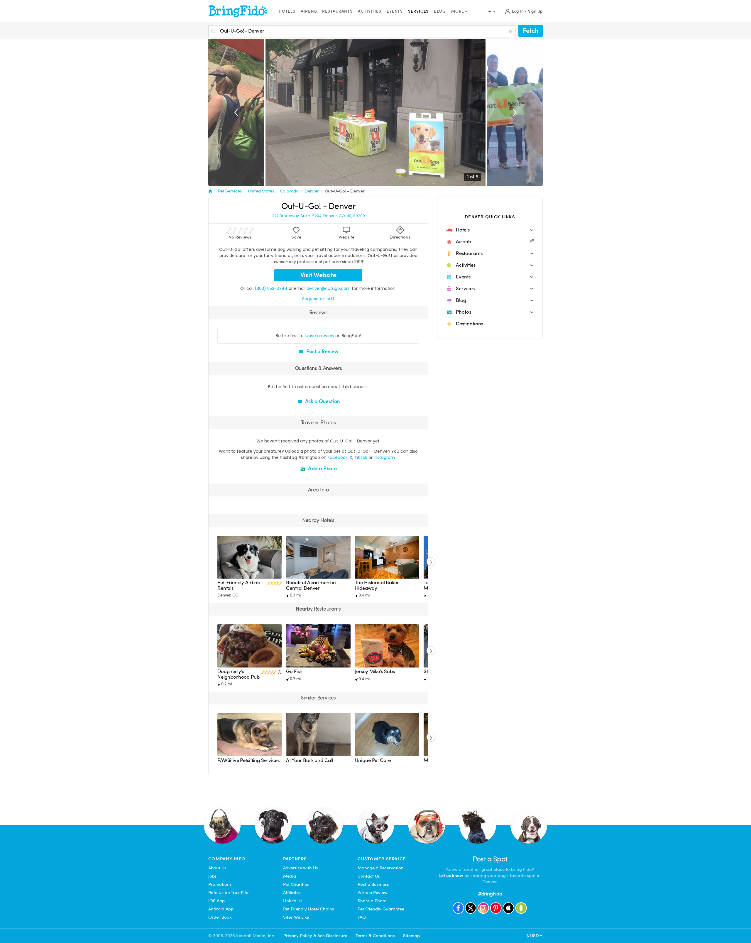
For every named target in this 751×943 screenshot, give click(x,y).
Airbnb (309, 11)
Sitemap (411, 936)
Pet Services (230, 191)
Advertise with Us (300, 868)
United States (261, 191)
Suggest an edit (318, 299)
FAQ (362, 917)
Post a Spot (490, 858)
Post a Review (322, 351)
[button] (490, 230)
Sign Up (535, 11)
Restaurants (337, 11)
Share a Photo (372, 901)
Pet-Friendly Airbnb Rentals (238, 585)
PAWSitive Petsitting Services (248, 760)
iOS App (216, 901)
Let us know (451, 875)
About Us (217, 868)
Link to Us (292, 901)
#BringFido (490, 893)
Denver (312, 191)
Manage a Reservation (381, 868)
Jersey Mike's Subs (375, 671)
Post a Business (373, 884)
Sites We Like (296, 917)
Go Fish (294, 671)
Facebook (338, 457)
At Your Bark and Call (309, 760)
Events (395, 11)
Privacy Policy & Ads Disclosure (315, 936)
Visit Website (318, 275)
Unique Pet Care (373, 760)
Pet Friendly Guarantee (381, 909)
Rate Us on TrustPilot (229, 892)
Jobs (212, 876)
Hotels (287, 11)
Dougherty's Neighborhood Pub (238, 674)
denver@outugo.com (329, 288)
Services (418, 11)
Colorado (289, 191)
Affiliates (292, 892)
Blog (440, 11)
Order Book (219, 917)
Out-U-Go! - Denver (345, 191)
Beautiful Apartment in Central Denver (311, 585)
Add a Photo (322, 468)
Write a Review (373, 892)
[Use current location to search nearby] (511, 31)
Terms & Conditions (375, 936)
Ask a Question (322, 401)
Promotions (220, 884)
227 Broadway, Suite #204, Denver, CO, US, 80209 (318, 216)
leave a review (319, 336)
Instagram (384, 457)
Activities (369, 11)
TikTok (360, 457)
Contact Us (369, 876)
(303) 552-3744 (271, 288)
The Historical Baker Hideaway (377, 585)
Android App (221, 909)
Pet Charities (296, 884)
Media (289, 876)
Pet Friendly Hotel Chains (308, 909)
